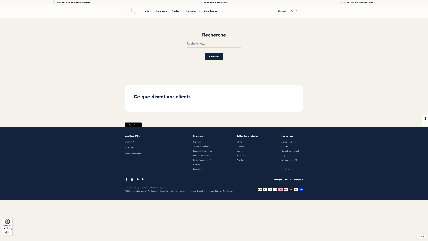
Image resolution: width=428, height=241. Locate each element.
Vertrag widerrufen (133, 125)
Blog (283, 155)
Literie (146, 11)
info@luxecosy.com (133, 153)
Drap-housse (242, 160)
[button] (425, 120)
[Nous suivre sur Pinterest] (137, 179)
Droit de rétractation (201, 155)
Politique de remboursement (135, 191)
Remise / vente (287, 169)
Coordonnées (228, 191)
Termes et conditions (201, 146)
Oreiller (175, 11)
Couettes (160, 11)
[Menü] (11, 219)
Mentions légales (214, 191)
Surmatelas (192, 11)
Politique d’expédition (198, 191)
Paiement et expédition (202, 151)
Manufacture (210, 11)
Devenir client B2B (289, 160)
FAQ (283, 164)
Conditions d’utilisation (178, 191)
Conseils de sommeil (290, 151)
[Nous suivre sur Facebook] (126, 179)
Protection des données (203, 160)
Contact (282, 11)
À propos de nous (288, 141)
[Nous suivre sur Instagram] (132, 179)
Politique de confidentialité (158, 191)
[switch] (7, 232)
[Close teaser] (422, 126)
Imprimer (197, 141)
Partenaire (197, 169)
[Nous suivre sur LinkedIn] (143, 179)
